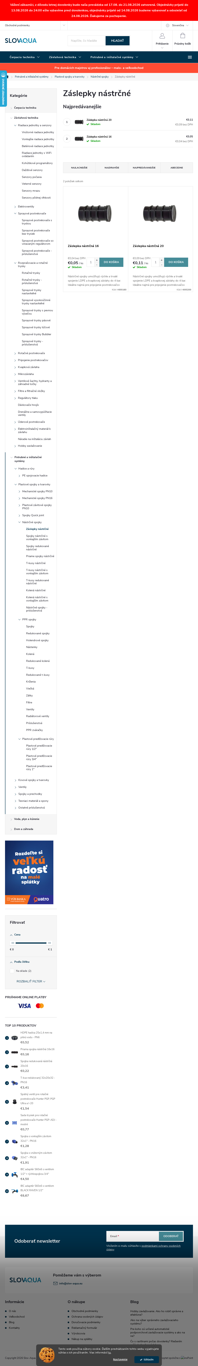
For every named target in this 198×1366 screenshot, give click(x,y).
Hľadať (117, 41)
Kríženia (31, 681)
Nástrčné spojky (32, 522)
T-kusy (30, 668)
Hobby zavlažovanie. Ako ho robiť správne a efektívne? (156, 1313)
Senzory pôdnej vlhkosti (36, 198)
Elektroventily (26, 206)
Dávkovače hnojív (28, 405)
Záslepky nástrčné (37, 529)
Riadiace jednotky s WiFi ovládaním (36, 154)
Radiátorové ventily (37, 716)
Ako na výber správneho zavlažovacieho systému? (154, 1321)
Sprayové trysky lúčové (36, 327)
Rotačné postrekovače (31, 353)
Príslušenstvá (34, 723)
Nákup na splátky (82, 1339)
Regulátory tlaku (28, 398)
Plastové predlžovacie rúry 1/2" (39, 747)
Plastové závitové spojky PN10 (37, 506)
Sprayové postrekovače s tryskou (37, 221)
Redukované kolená (38, 661)
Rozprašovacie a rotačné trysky (33, 264)
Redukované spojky (38, 633)
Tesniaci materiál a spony (33, 801)
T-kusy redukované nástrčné (37, 582)
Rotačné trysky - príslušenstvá (32, 281)
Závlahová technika (26, 118)
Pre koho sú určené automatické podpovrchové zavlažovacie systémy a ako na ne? (157, 1332)
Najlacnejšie (79, 167)
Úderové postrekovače (31, 422)
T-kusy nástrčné (35, 563)
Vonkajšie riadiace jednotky (38, 139)
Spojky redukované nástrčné (37, 547)
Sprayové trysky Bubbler (36, 334)
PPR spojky (29, 619)
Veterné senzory (31, 184)
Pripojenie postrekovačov (33, 360)
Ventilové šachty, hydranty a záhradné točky (35, 382)
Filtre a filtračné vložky (31, 391)
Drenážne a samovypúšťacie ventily (35, 413)
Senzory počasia (32, 177)
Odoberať (171, 1236)
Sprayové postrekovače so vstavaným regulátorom (38, 242)
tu (109, 1352)
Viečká (30, 688)
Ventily (30, 709)
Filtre (29, 702)
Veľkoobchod (17, 1316)
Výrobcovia (78, 1333)
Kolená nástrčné (35, 590)
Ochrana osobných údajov (87, 1316)
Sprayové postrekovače (32, 213)
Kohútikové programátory (37, 163)
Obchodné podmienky (17, 25)
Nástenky (31, 647)
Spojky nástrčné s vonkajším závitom (37, 537)
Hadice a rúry (26, 468)
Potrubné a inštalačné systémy (28, 459)
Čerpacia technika (25, 108)
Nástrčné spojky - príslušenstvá (36, 609)
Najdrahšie (112, 167)
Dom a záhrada (23, 829)
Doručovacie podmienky (86, 1322)
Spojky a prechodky (30, 794)
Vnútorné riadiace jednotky (38, 132)
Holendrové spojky (37, 640)
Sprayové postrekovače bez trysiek (36, 232)
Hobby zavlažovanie (30, 446)
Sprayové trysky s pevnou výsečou (37, 312)
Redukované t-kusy (38, 675)
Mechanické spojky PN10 (37, 491)
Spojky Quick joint (33, 515)
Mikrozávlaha (26, 374)
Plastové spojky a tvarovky (34, 484)
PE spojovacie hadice (34, 475)
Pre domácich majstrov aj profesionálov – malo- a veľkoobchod (99, 68)
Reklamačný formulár (84, 1328)
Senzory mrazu (31, 191)
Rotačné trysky (31, 273)
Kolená (30, 654)
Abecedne (177, 167)
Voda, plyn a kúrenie (26, 819)
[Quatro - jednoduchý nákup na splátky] (31, 872)
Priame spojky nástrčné (40, 556)
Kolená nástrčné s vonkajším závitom (37, 598)
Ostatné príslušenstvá (31, 807)
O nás (12, 1311)
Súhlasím (149, 1359)
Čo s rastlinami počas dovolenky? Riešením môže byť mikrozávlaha (156, 1343)
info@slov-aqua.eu (70, 1283)
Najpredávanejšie (144, 167)
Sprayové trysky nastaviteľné (31, 291)
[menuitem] (24, 57)
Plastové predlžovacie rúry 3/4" (39, 757)
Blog (11, 1322)
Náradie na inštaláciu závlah (34, 439)
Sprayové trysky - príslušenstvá (32, 342)
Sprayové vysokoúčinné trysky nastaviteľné (36, 301)
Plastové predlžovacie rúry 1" (39, 767)
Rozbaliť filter (29, 981)
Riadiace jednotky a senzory (34, 125)
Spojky (30, 626)
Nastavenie (120, 1360)
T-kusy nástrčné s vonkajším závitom (37, 571)
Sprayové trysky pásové (36, 320)
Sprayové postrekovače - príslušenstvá (37, 252)
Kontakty (14, 1328)
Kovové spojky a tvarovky (33, 780)
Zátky (29, 695)
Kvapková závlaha (28, 367)
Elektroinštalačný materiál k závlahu (34, 430)
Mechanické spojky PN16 (37, 498)
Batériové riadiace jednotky (38, 146)
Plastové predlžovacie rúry (38, 739)
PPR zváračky (34, 730)
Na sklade (23, 971)
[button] (96, 260)
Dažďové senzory (32, 170)
